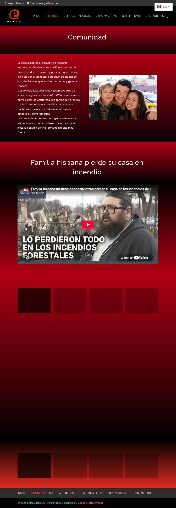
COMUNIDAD (52, 16)
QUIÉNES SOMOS (131, 16)
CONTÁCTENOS (155, 16)
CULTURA (69, 16)
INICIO (36, 16)
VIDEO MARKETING (107, 16)
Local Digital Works (90, 502)
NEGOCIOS (85, 16)
